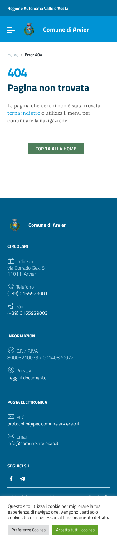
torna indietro (23, 113)
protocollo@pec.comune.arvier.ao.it (43, 424)
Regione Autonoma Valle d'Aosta (37, 8)
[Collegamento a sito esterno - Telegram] (22, 478)
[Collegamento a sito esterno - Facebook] (11, 478)
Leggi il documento (26, 378)
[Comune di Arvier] (29, 29)
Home (12, 54)
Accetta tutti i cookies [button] (75, 530)
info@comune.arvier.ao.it (33, 443)
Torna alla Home (56, 148)
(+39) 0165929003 (27, 313)
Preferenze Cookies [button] (29, 530)
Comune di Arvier (66, 29)
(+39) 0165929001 (27, 293)
